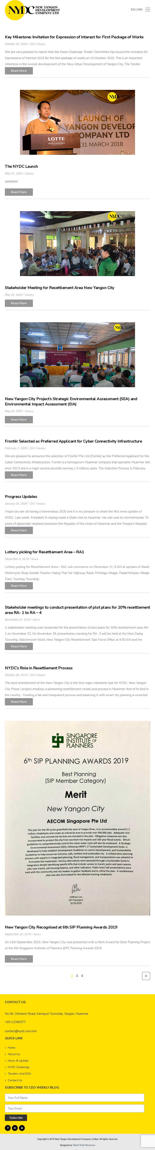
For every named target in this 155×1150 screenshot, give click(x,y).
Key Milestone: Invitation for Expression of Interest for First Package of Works (74, 37)
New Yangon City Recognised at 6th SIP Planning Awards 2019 (61, 927)
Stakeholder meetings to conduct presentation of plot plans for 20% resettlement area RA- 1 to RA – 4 (77, 610)
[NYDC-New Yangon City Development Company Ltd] (32, 10)
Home (11, 1048)
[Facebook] (8, 1128)
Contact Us (15, 1080)
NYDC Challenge (18, 1067)
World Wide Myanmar (84, 1145)
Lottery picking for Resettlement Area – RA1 (44, 552)
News (34, 559)
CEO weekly (37, 44)
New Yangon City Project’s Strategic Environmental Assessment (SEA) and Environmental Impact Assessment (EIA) (71, 401)
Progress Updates (21, 496)
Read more (19, 71)
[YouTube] (22, 1128)
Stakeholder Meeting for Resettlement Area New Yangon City (59, 287)
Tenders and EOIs (19, 1074)
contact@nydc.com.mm (21, 1031)
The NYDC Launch (21, 166)
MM (139, 10)
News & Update (18, 1061)
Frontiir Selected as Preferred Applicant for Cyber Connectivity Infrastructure (73, 441)
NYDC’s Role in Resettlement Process (39, 668)
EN (133, 10)
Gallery (29, 173)
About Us (14, 1054)
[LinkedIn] (15, 1128)
